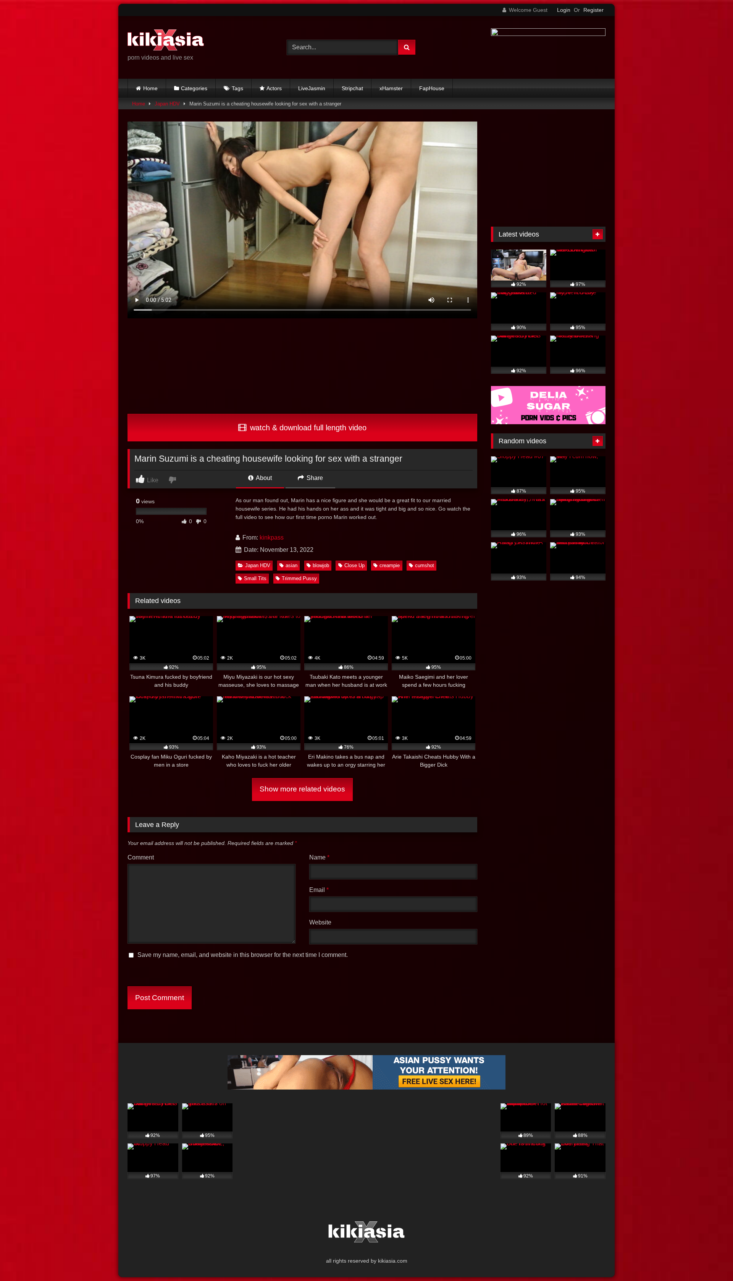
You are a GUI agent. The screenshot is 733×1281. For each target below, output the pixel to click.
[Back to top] (709, 1258)
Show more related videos (302, 789)
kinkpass (272, 537)
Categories (194, 88)
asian (291, 565)
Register (593, 10)
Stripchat (352, 88)
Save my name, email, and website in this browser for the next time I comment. (242, 955)
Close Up (354, 565)
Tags (237, 88)
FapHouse (431, 88)
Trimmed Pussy (299, 578)
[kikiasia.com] (166, 41)
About (263, 478)
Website (320, 922)
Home (150, 88)
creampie (389, 565)
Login (563, 10)
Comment (141, 857)
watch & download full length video (307, 427)
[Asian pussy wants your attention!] (366, 1087)
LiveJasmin (311, 88)
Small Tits (255, 578)
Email (319, 890)
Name (319, 857)
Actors (274, 88)
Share (314, 478)
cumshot (424, 565)
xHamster (391, 88)
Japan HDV (167, 104)
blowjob (321, 565)
